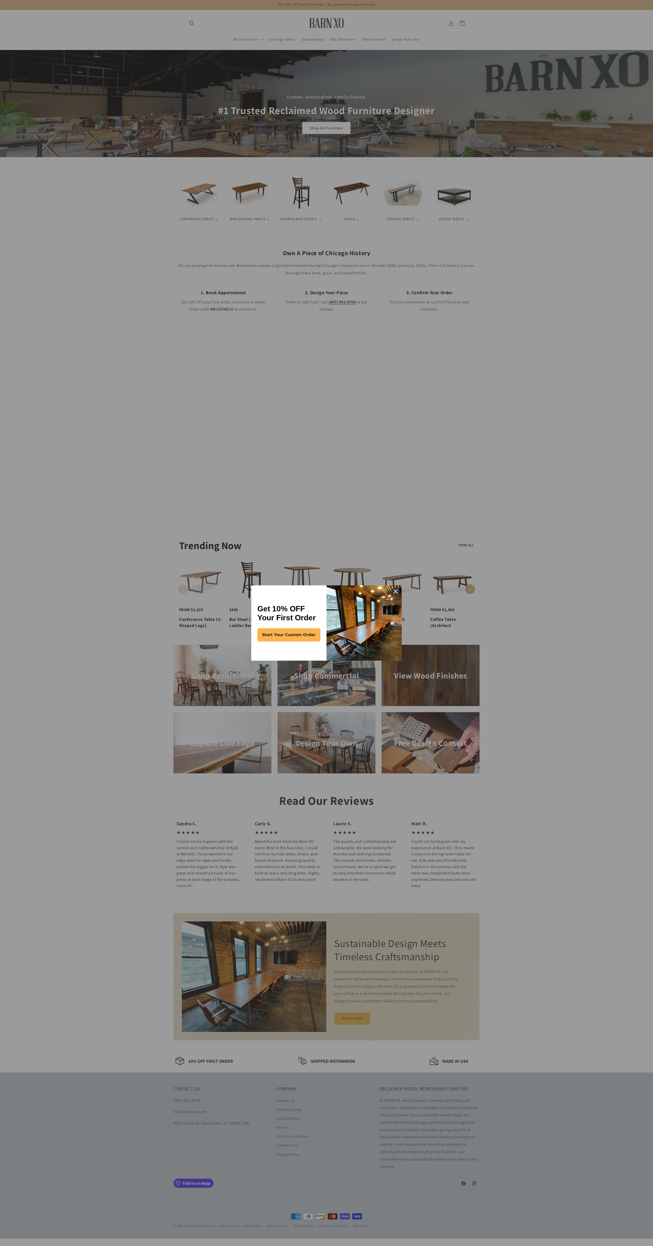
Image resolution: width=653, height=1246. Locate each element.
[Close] (396, 591)
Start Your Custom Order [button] (289, 634)
